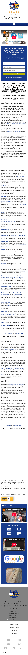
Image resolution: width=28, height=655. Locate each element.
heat (6, 206)
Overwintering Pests (6, 286)
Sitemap (14, 633)
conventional (20, 206)
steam (9, 206)
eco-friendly (23, 204)
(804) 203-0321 (21, 58)
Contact (9, 161)
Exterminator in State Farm (11, 98)
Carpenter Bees (5, 235)
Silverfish (13, 277)
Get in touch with (9, 333)
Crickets (22, 275)
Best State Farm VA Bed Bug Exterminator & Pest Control (14, 87)
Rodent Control (5, 268)
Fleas (2, 254)
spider (8, 305)
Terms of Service (14, 627)
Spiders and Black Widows (8, 302)
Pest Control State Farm (10, 349)
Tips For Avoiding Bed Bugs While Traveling (10, 608)
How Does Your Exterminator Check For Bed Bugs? (12, 601)
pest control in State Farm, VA (8, 221)
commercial (17, 131)
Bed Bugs (3, 196)
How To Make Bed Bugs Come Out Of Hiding (10, 603)
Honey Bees (12, 314)
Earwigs (3, 249)
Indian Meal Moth (5, 294)
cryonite (13, 206)
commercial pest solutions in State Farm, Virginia (12, 368)
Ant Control (4, 185)
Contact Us (14, 630)
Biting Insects (4, 311)
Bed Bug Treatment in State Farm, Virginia (15, 123)
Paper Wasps (19, 313)
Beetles (3, 212)
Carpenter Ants (5, 229)
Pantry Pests (4, 292)
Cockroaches (4, 241)
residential (9, 131)
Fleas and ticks (8, 254)
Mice (19, 271)
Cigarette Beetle (17, 294)
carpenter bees (22, 235)
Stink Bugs (4, 322)
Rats (24, 271)
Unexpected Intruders (6, 275)
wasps (14, 235)
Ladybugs (3, 263)
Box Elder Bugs (5, 219)
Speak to (9, 425)
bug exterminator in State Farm (16, 384)
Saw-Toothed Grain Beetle (17, 292)
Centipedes (8, 277)
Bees (11, 235)
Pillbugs (3, 277)
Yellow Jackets (12, 313)
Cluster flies (20, 277)
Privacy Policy (14, 624)
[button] (14, 24)
